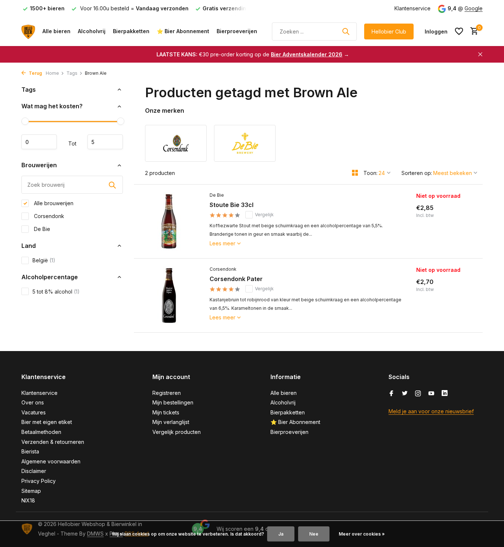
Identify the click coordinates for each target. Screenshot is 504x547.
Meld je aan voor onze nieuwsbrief (431, 411)
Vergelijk (264, 214)
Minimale (39, 142)
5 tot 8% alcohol (56, 291)
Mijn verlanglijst (170, 422)
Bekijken (445, 246)
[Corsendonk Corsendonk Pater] (169, 295)
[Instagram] (418, 393)
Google (474, 8)
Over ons (32, 402)
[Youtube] (431, 393)
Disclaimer (33, 471)
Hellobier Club (389, 31)
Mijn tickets (165, 412)
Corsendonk (48, 216)
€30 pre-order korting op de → (252, 54)
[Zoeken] (345, 31)
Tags (71, 73)
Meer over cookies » (362, 534)
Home (52, 73)
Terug (35, 73)
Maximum (105, 142)
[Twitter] (405, 393)
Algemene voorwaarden (50, 461)
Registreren (166, 393)
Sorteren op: (416, 173)
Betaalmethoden (41, 432)
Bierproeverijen (237, 31)
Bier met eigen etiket (46, 422)
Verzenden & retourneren (52, 442)
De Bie (41, 229)
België (43, 260)
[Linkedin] (445, 393)
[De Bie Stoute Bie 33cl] (169, 221)
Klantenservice (412, 8)
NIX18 (28, 500)
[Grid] (355, 173)
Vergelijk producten (176, 432)
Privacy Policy (38, 481)
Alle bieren (56, 31)
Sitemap (31, 491)
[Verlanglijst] (459, 31)
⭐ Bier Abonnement (183, 31)
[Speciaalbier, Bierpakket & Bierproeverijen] (28, 31)
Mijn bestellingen (172, 402)
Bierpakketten (131, 31)
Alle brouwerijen (52, 203)
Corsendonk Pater (236, 279)
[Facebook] (391, 393)
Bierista (30, 451)
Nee (313, 534)
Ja (280, 534)
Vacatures (33, 412)
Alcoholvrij (92, 31)
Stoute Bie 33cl (231, 204)
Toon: (370, 173)
